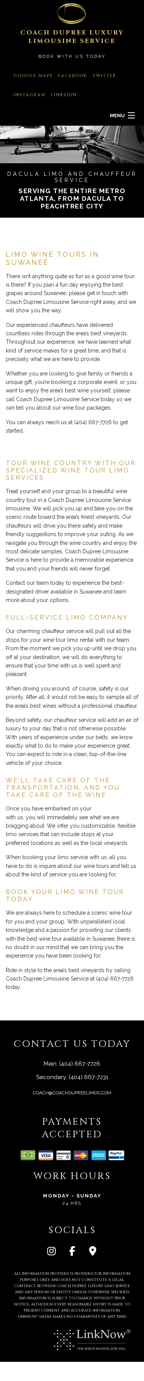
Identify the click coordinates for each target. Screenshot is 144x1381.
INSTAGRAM (29, 95)
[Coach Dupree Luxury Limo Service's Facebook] (72, 1252)
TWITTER (104, 76)
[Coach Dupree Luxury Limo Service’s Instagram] (51, 1252)
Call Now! (19, 445)
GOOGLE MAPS (33, 76)
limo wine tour (111, 808)
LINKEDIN (64, 95)
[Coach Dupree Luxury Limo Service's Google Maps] (93, 1252)
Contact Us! (51, 445)
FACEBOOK (72, 76)
